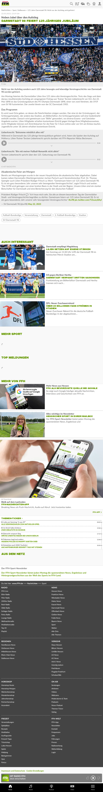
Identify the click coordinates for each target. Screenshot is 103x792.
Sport (14, 10)
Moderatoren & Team (60, 699)
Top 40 (4, 628)
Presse (54, 742)
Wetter (88, 3)
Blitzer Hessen (57, 648)
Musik (31, 789)
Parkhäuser (56, 668)
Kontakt (55, 729)
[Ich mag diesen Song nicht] (98, 778)
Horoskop (6, 682)
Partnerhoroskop (7, 702)
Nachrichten (6, 10)
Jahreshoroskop (7, 699)
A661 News (56, 662)
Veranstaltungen (7, 722)
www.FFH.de (17, 584)
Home (10, 789)
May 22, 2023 (34, 204)
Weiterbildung (57, 749)
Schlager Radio (6, 611)
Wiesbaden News (58, 598)
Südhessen (21, 10)
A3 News (55, 655)
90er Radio (5, 598)
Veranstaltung (31, 215)
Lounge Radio (6, 618)
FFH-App (96, 512)
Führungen (56, 739)
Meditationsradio (7, 625)
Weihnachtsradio (7, 621)
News (54, 588)
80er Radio (5, 595)
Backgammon (6, 756)
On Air (55, 682)
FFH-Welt (56, 719)
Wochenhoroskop (8, 692)
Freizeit (5, 719)
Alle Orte (55, 631)
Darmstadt (46, 215)
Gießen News (57, 615)
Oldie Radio (5, 608)
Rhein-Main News (8, 655)
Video (72, 789)
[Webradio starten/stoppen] (93, 778)
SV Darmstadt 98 (11, 220)
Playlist (77, 3)
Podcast (51, 789)
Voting (54, 712)
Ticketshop (5, 742)
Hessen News (57, 591)
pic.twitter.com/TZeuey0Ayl (88, 200)
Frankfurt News (57, 595)
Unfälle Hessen (57, 652)
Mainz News (56, 601)
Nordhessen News (8, 645)
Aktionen (55, 689)
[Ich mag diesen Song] (88, 778)
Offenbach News (58, 611)
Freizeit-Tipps (6, 739)
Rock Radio (5, 605)
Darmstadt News (58, 608)
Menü (93, 789)
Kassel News (56, 605)
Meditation (5, 732)
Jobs (53, 736)
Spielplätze (5, 726)
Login (54, 752)
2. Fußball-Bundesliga (65, 215)
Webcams (55, 695)
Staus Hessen (57, 645)
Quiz (3, 759)
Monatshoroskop (7, 695)
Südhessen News (7, 658)
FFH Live (4, 591)
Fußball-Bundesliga (12, 215)
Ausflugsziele (6, 736)
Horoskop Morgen (8, 689)
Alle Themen (56, 635)
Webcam (94, 3)
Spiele (3, 749)
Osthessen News (7, 648)
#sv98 (71, 200)
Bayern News (57, 621)
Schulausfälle (56, 675)
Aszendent (5, 705)
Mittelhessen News (8, 652)
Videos (54, 692)
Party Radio (5, 615)
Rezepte (4, 729)
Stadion (82, 215)
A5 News (55, 658)
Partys (3, 762)
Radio (4, 588)
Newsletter (56, 726)
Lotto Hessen (6, 746)
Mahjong (4, 752)
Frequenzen (56, 732)
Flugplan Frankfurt (58, 672)
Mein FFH (100, 3)
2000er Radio (6, 601)
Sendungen (56, 685)
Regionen (6, 641)
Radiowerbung (57, 746)
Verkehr (56, 641)
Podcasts (55, 702)
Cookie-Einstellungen (35, 771)
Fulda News (56, 618)
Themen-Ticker (11, 518)
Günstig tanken (57, 665)
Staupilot (83, 3)
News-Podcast (57, 705)
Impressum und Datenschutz (13, 771)
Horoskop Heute (7, 685)
